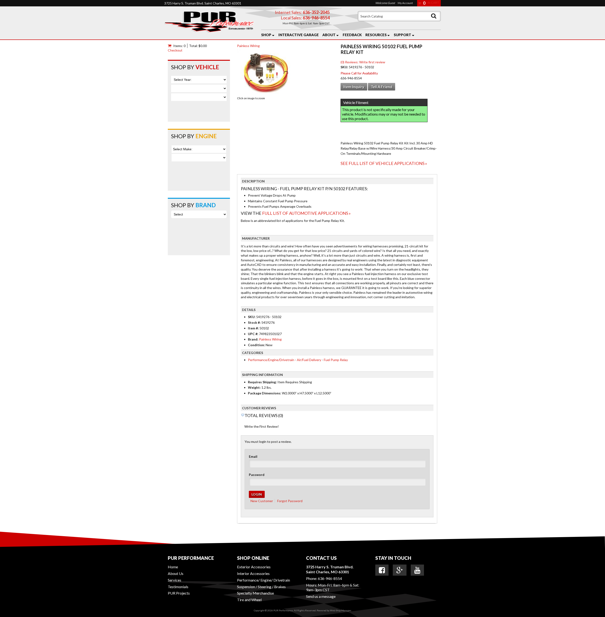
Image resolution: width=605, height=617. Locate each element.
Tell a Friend (381, 86)
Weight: (254, 387)
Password (256, 475)
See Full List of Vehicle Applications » (384, 163)
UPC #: (253, 334)
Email (253, 456)
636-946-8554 (330, 578)
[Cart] (170, 45)
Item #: (253, 328)
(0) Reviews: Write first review (363, 62)
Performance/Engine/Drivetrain (271, 360)
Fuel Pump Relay (336, 360)
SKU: (345, 67)
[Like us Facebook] (382, 570)
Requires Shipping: (262, 382)
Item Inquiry (353, 86)
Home (173, 567)
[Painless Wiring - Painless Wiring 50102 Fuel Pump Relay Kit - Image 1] (266, 72)
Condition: (256, 345)
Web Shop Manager (340, 610)
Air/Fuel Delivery (309, 360)
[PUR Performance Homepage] (209, 23)
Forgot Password (289, 501)
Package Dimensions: (264, 393)
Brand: (253, 339)
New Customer (262, 501)
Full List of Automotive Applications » (306, 213)
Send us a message (321, 596)
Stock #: (254, 322)
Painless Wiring (248, 46)
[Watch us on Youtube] (417, 570)
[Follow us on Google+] (399, 570)
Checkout (175, 50)
